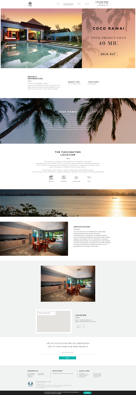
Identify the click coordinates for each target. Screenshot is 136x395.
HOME (58, 3)
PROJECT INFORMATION (68, 3)
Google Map (78, 327)
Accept (87, 392)
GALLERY (79, 3)
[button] (65, 300)
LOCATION (87, 3)
